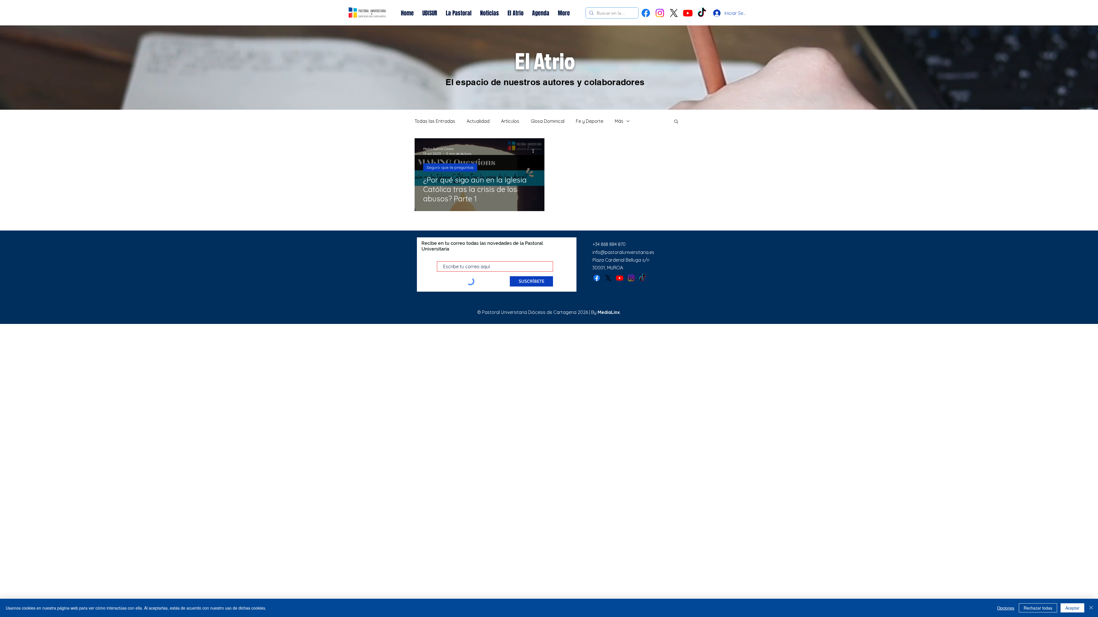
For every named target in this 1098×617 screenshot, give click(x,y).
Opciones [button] (1005, 608)
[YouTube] (687, 13)
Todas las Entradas (435, 121)
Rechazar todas (1038, 608)
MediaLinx (609, 312)
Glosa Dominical (547, 121)
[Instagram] (659, 13)
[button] (676, 122)
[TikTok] (642, 278)
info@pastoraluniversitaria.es (623, 252)
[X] (673, 13)
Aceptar (1072, 608)
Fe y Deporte (589, 121)
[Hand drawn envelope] (367, 13)
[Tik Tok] (701, 13)
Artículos (510, 121)
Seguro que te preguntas (450, 167)
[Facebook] (645, 13)
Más (619, 121)
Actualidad (478, 121)
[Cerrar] (1091, 607)
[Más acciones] (535, 150)
